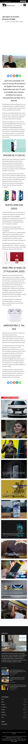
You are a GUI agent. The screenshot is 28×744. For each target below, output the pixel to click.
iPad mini (8, 222)
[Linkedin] (17, 76)
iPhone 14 (6, 127)
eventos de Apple (8, 123)
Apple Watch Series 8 (15, 127)
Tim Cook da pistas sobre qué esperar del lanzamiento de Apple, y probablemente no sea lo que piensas (18, 686)
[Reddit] (14, 76)
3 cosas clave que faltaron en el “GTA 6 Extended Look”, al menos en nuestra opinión (17, 679)
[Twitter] (11, 76)
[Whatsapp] (20, 76)
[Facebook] (8, 76)
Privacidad (4, 724)
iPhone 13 (22, 240)
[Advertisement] (14, 38)
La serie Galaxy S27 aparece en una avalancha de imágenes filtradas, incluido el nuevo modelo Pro (18, 672)
